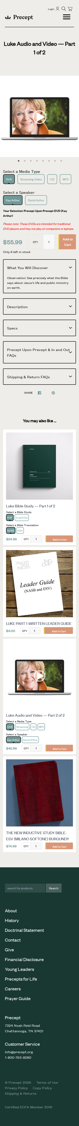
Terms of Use (47, 1082)
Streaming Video (31, 179)
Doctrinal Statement (24, 930)
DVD (9, 179)
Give (9, 949)
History (12, 920)
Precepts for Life (21, 979)
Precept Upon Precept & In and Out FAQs (38, 352)
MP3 (65, 179)
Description (17, 306)
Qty (35, 242)
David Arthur (36, 200)
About (11, 910)
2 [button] (25, 161)
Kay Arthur (13, 200)
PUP (9, 517)
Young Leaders (19, 969)
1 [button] (18, 161)
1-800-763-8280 (18, 1057)
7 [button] (55, 161)
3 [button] (31, 161)
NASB (10, 530)
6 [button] (49, 161)
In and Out (22, 517)
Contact (13, 940)
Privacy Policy (16, 1088)
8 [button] (61, 161)
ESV (20, 530)
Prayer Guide (18, 998)
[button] (64, 9)
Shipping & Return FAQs (28, 376)
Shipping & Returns (21, 1093)
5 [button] (43, 161)
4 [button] (37, 161)
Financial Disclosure (24, 959)
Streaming (22, 727)
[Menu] (67, 17)
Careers (13, 988)
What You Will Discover (27, 267)
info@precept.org (19, 1052)
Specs (12, 327)
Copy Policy (42, 1088)
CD (52, 179)
